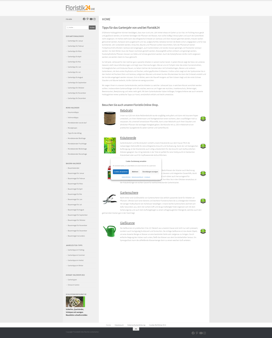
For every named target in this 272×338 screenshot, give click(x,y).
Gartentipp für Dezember (77, 98)
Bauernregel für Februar (76, 178)
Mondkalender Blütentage (77, 149)
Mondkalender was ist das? (77, 122)
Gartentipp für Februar (76, 46)
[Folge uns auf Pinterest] (87, 19)
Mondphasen (72, 128)
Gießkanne (127, 223)
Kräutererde (128, 138)
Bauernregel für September (78, 215)
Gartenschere (129, 192)
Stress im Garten (73, 285)
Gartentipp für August (75, 77)
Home (108, 325)
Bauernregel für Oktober (76, 220)
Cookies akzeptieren (121, 172)
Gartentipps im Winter (75, 265)
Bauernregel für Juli (75, 204)
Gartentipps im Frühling (76, 250)
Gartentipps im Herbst (76, 260)
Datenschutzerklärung (137, 177)
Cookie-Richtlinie (126, 177)
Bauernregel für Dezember (77, 230)
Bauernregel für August (76, 210)
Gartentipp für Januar (75, 41)
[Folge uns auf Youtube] (91, 19)
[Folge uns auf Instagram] (94, 19)
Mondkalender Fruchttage (77, 143)
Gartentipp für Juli (74, 72)
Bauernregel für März (75, 183)
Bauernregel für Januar (76, 173)
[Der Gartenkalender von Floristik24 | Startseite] (80, 8)
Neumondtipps (73, 112)
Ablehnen (135, 172)
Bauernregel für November (77, 225)
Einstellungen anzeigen (150, 172)
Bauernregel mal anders (76, 236)
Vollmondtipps (73, 117)
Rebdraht (126, 110)
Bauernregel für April (75, 189)
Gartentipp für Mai (74, 62)
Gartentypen (72, 279)
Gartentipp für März (75, 51)
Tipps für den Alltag (74, 133)
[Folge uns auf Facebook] (84, 19)
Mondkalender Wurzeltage (77, 154)
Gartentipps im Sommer (76, 255)
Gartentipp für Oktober (76, 88)
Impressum (147, 177)
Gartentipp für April (74, 56)
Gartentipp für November (77, 93)
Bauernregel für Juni (75, 199)
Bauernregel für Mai (75, 194)
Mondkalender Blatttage (77, 138)
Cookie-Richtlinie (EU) (157, 325)
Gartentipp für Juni (74, 67)
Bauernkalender (73, 168)
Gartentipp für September (77, 82)
